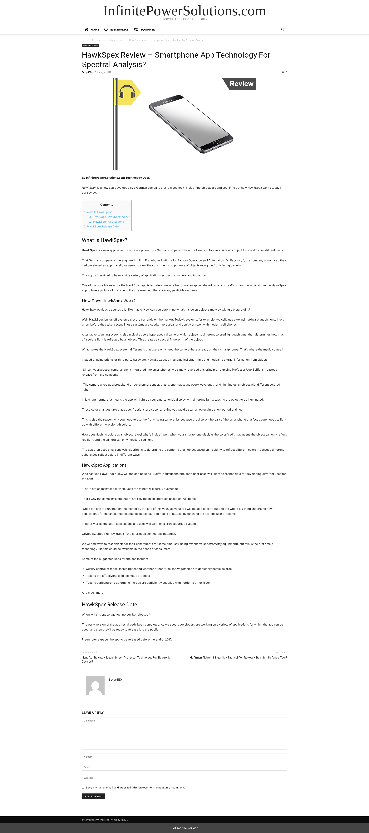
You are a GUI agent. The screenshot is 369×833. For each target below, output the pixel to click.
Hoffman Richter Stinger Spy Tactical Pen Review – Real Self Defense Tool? (238, 657)
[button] (282, 30)
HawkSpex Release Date (101, 226)
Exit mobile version (185, 828)
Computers (98, 40)
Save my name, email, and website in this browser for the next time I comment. (135, 787)
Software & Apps (116, 40)
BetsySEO (87, 72)
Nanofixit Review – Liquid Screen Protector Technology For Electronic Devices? (126, 659)
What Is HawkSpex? (98, 212)
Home (85, 40)
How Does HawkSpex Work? (109, 216)
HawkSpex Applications (106, 221)
